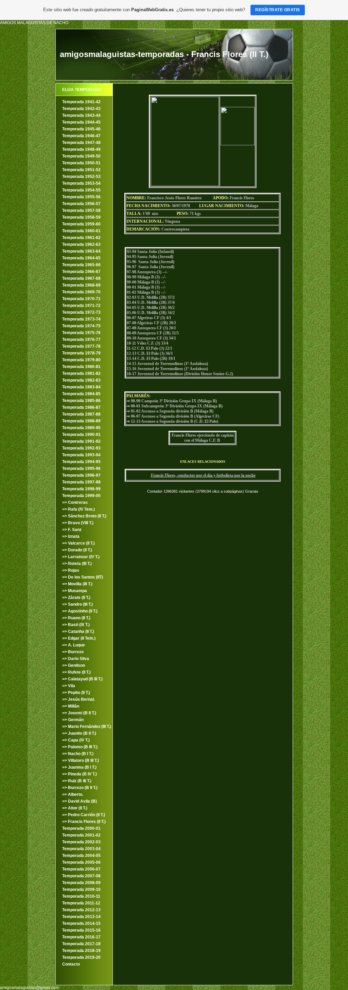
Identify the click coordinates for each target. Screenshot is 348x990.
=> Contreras (75, 502)
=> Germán (73, 719)
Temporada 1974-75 (81, 326)
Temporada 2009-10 (81, 889)
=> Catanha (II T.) (78, 631)
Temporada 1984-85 (81, 393)
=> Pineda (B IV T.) (79, 774)
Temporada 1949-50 (81, 156)
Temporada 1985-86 (81, 400)
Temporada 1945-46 (81, 129)
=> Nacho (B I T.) (77, 753)
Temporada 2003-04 (81, 848)
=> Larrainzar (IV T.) (81, 556)
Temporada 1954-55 (81, 190)
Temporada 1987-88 (81, 414)
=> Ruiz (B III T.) (76, 780)
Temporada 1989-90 (81, 427)
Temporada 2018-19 (81, 950)
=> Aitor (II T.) (74, 808)
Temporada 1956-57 (81, 203)
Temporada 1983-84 (81, 387)
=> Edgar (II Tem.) (78, 638)
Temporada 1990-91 (81, 434)
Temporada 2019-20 (81, 957)
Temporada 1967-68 (81, 278)
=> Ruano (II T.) (76, 618)
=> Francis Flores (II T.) (84, 821)
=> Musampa (74, 590)
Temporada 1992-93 (81, 448)
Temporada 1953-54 (81, 183)
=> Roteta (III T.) (77, 563)
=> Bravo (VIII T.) (77, 522)
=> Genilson (73, 665)
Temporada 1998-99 (81, 489)
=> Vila (68, 685)
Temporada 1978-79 (81, 353)
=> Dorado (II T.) (77, 550)
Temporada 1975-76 (81, 332)
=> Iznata (71, 536)
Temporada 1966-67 (81, 271)
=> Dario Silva (75, 658)
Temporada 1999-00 (81, 495)
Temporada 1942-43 (81, 108)
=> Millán (70, 706)
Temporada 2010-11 (81, 896)
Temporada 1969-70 (81, 292)
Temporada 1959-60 (81, 224)
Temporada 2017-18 (81, 943)
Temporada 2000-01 (81, 828)
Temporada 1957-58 (81, 210)
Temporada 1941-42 (81, 101)
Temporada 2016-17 (81, 937)
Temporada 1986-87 (81, 407)
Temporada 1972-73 (81, 312)
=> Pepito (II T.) (76, 692)
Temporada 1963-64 (81, 251)
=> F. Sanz (72, 529)
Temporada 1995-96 (81, 468)
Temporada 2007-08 (81, 876)
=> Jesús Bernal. (78, 699)
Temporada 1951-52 (81, 169)
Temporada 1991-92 (81, 441)
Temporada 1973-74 (81, 319)
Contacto (71, 964)
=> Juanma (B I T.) (79, 767)
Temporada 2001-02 (81, 835)
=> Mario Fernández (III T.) (86, 726)
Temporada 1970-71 (81, 298)
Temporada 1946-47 (81, 135)
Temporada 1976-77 (81, 339)
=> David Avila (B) (79, 801)
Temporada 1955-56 (81, 197)
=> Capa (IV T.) (76, 740)
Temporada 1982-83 (81, 380)
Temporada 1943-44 (81, 115)
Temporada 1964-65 (81, 258)
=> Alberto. (72, 794)
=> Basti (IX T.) (76, 624)
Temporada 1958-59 (81, 217)
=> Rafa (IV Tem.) (78, 509)
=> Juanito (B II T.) (79, 733)
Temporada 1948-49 (81, 149)
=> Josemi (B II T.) (79, 713)
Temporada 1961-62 (81, 237)
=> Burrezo (73, 651)
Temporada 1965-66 (81, 264)
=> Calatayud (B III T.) (82, 679)
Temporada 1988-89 (81, 421)
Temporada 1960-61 (81, 230)
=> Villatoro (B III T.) (80, 760)
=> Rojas (70, 570)
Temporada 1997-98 (81, 482)
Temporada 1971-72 (81, 305)
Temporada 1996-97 (81, 475)
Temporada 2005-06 (81, 862)
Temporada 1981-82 (81, 373)
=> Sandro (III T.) (77, 604)
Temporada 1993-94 (81, 455)
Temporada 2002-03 (81, 842)
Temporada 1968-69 (81, 285)
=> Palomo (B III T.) (80, 747)
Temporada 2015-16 (81, 930)
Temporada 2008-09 (81, 882)
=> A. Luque (73, 645)
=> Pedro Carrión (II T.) (83, 814)
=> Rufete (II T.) (76, 672)
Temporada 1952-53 (81, 176)
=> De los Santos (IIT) (82, 577)
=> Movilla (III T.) (77, 584)
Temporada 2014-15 (81, 923)
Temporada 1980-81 (81, 366)
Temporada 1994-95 (81, 461)
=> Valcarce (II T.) (78, 543)
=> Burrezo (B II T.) (80, 787)
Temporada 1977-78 (81, 346)
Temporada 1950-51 (81, 163)
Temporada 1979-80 (81, 360)
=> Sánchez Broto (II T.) (84, 516)
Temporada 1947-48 (81, 142)
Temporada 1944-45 (81, 122)
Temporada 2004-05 (81, 855)
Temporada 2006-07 (81, 869)
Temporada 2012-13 (81, 910)
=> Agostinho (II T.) (80, 611)
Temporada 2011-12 (81, 903)
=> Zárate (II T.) (76, 597)
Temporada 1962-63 (81, 244)
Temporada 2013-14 (81, 916)
